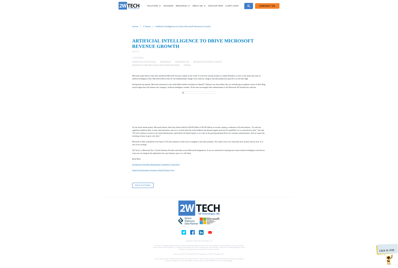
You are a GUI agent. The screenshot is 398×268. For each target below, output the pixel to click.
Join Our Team (215, 6)
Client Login (231, 6)
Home (135, 26)
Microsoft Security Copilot (207, 62)
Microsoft (165, 62)
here (230, 260)
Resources (181, 6)
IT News (147, 26)
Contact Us (267, 6)
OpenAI (187, 65)
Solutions (152, 6)
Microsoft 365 (182, 62)
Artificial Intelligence (144, 62)
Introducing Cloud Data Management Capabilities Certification (156, 165)
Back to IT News (142, 185)
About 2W (197, 6)
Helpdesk (168, 6)
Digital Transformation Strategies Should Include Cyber (153, 170)
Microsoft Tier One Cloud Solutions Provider (156, 65)
